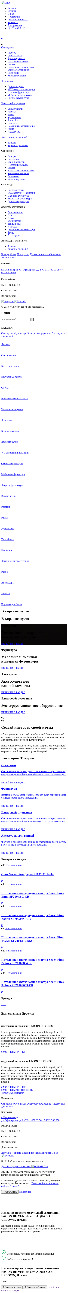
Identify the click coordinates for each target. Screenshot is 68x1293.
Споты (11, 64)
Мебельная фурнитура (20, 95)
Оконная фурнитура (18, 92)
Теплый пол (14, 120)
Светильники (15, 55)
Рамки (11, 114)
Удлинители (14, 117)
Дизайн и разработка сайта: (16, 1166)
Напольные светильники (21, 67)
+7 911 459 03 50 (33, 1120)
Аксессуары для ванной (14, 137)
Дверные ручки (16, 86)
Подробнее (25, 1191)
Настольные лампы (18, 61)
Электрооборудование (13, 103)
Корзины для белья (18, 145)
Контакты (13, 22)
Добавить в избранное (35, 1287)
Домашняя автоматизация (21, 126)
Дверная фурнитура (18, 98)
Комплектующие (17, 75)
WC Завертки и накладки (21, 89)
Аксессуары (14, 131)
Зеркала (12, 142)
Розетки (12, 111)
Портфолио (14, 16)
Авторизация (15, 25)
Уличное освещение (18, 69)
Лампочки (13, 72)
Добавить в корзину (12, 1287)
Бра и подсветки (16, 58)
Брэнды (12, 11)
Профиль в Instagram (13, 1092)
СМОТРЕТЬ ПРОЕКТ (13, 1052)
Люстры (12, 52)
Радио (11, 128)
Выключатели (15, 108)
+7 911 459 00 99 (16, 28)
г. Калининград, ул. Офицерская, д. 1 (21, 269)
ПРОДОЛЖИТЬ (10, 1192)
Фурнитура (7, 81)
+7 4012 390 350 (50, 1120)
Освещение (7, 47)
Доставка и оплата (18, 19)
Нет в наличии (13, 865)
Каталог (12, 8)
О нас (11, 13)
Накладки (13, 123)
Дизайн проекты (31, 1152)
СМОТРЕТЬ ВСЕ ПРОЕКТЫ (17, 1090)
